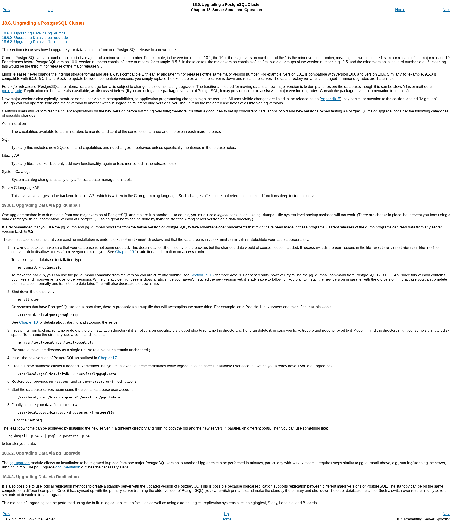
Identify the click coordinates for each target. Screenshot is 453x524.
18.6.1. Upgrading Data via (34, 33)
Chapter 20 (124, 252)
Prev (6, 10)
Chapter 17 (107, 358)
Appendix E (330, 99)
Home (400, 10)
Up (50, 10)
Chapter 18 (28, 322)
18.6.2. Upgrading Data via (35, 37)
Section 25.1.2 (202, 275)
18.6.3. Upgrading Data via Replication (34, 42)
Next (446, 10)
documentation (67, 467)
